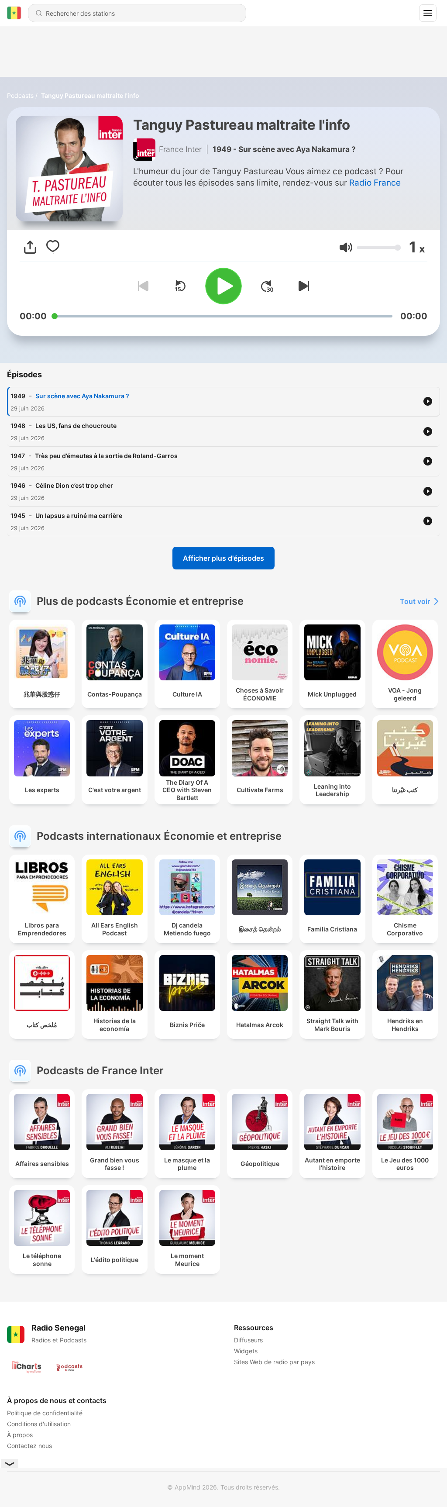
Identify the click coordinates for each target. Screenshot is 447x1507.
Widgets (246, 1351)
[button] (346, 247)
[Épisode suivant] (302, 286)
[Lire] (223, 286)
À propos (20, 1434)
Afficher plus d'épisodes (223, 558)
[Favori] (52, 247)
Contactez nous (29, 1445)
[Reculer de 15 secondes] (179, 286)
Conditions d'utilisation (39, 1424)
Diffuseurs (248, 1340)
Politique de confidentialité (45, 1413)
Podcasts (20, 95)
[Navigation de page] (428, 13)
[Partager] (30, 247)
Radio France (375, 183)
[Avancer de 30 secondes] (267, 286)
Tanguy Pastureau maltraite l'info (90, 95)
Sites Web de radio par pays (274, 1362)
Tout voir (415, 601)
